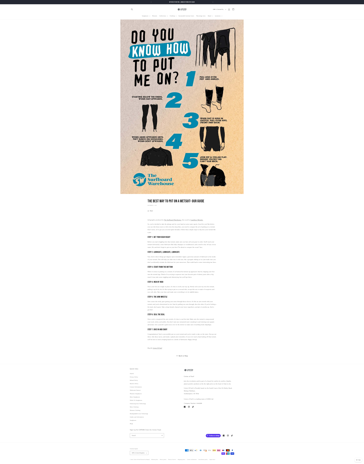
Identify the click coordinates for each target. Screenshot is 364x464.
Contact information (192, 459)
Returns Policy (134, 383)
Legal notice (212, 459)
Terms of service (172, 459)
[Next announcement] (213, 2)
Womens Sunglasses (136, 393)
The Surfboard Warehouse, (172, 220)
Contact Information (136, 387)
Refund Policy (134, 380)
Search (132, 373)
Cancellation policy (203, 459)
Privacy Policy (134, 377)
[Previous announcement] (151, 2)
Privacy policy (163, 459)
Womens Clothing (135, 410)
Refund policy (154, 459)
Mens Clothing (134, 407)
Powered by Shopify (145, 459)
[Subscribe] (162, 435)
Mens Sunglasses (135, 397)
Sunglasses (133, 420)
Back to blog (183, 356)
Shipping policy (181, 459)
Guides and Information (137, 417)
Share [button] (151, 211)
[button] (132, 9)
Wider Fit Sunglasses (136, 400)
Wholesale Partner (135, 390)
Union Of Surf (157, 348)
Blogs (131, 423)
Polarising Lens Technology (138, 403)
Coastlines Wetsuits (196, 220)
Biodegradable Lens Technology (139, 413)
